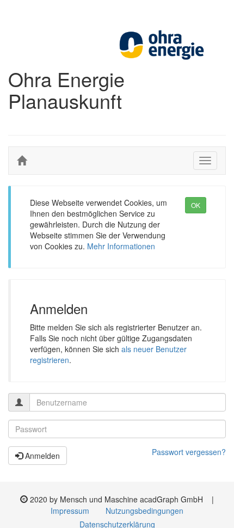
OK (195, 205)
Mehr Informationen (121, 246)
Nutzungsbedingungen (144, 510)
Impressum (70, 510)
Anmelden (41, 455)
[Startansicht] (22, 160)
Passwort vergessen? (189, 451)
